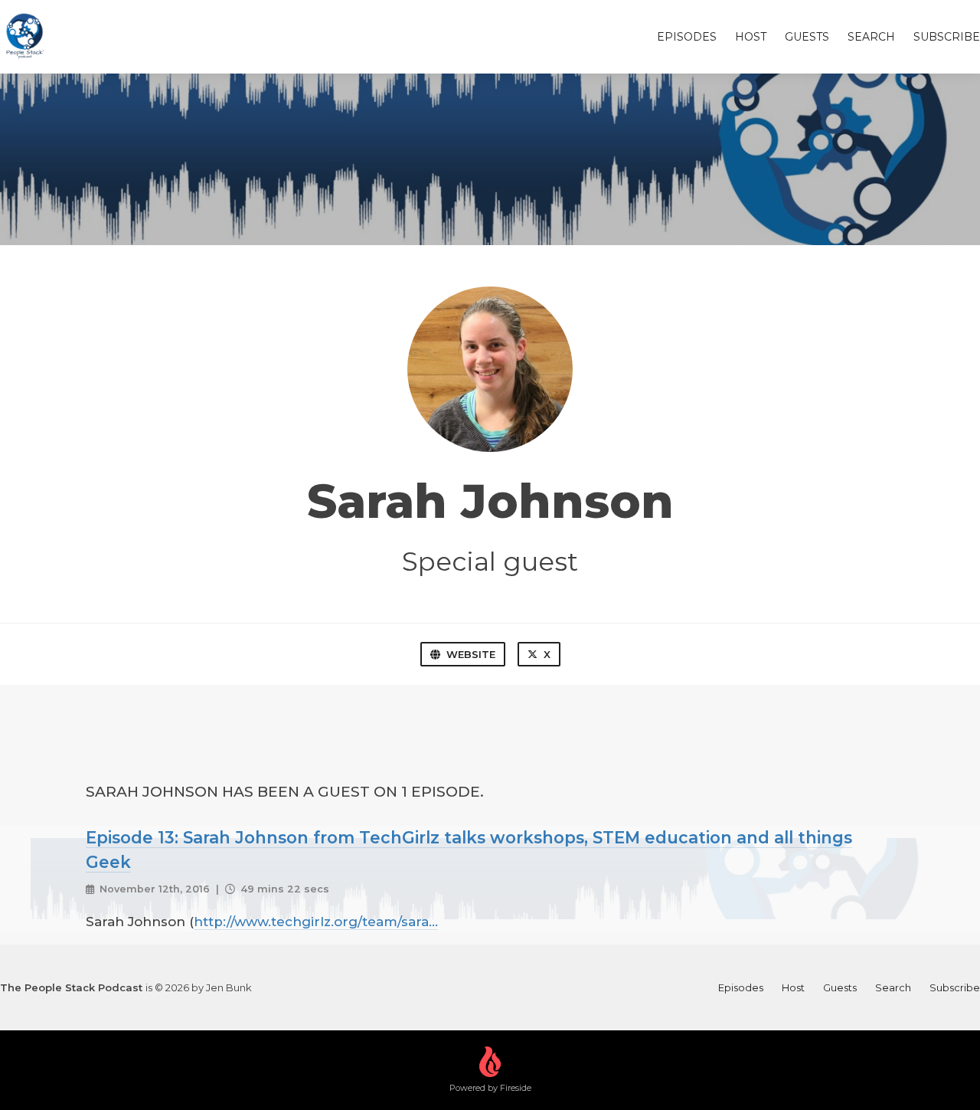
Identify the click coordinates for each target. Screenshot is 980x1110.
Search (871, 37)
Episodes (687, 37)
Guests (807, 37)
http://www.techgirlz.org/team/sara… (316, 921)
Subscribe (946, 37)
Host (750, 37)
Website (470, 654)
